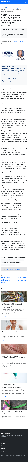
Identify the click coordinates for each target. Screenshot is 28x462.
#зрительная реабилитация (8, 259)
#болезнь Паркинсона (20, 257)
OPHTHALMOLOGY (8, 2)
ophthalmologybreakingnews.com (15, 269)
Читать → (4, 316)
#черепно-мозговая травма (8, 264)
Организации (4, 447)
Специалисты (4, 448)
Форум (2, 451)
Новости (3, 450)
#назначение (19, 259)
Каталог (2, 445)
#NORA (3, 257)
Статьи (3, 8)
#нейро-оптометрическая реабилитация (11, 262)
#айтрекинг (10, 257)
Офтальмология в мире (12, 8)
